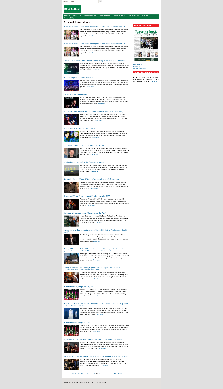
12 (102, 373)
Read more (95, 36)
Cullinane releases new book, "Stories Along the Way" (85, 213)
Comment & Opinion (119, 16)
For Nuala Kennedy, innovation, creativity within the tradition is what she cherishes (96, 356)
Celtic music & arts (90, 16)
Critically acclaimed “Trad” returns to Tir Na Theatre (84, 145)
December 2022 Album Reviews (76, 94)
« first (74, 373)
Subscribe (145, 16)
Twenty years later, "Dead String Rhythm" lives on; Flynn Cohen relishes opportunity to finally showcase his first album (92, 268)
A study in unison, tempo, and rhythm (78, 286)
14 (108, 373)
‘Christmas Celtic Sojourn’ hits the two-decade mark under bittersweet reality (93, 111)
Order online (153, 81)
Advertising (66, 1)
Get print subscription (139, 68)
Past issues (136, 66)
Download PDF (138, 64)
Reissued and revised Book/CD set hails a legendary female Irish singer (91, 179)
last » (120, 373)
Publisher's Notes (104, 16)
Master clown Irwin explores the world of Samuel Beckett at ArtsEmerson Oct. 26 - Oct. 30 (96, 231)
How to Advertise (134, 16)
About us (67, 16)
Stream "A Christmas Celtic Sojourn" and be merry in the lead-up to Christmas (94, 60)
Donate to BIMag (69, 18)
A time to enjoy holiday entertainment (78, 77)
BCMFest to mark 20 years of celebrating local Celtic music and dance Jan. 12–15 (96, 26)
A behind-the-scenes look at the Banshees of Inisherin (84, 162)
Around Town (77, 16)
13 (105, 373)
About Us (72, 1)
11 (100, 373)
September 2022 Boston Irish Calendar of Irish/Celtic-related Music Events (93, 339)
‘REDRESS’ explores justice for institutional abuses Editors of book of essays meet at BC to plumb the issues (96, 304)
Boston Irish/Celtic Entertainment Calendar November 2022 (87, 196)
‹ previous (80, 373)
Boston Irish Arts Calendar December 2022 (80, 128)
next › (115, 373)
